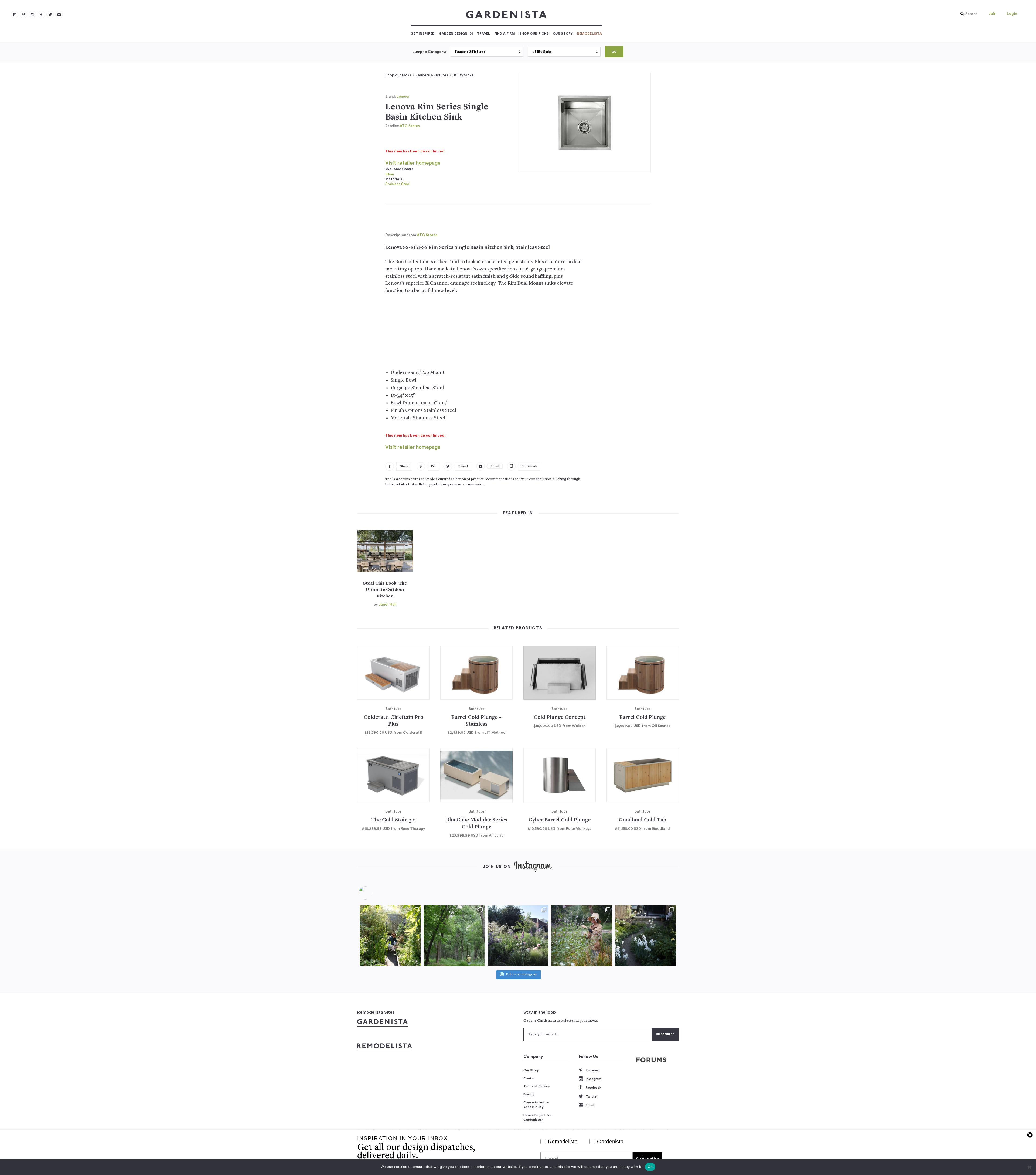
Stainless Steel (397, 184)
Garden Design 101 (456, 33)
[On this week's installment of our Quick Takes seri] (581, 935)
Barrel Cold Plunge (642, 718)
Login (1012, 14)
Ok (650, 1166)
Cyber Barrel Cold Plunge (560, 820)
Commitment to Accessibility (536, 1105)
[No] (1029, 1167)
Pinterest (593, 1070)
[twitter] (50, 14)
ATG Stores (410, 126)
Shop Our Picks (534, 33)
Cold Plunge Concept (559, 718)
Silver (389, 174)
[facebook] (41, 14)
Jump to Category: (429, 52)
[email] (59, 14)
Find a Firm (504, 33)
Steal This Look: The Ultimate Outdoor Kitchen (385, 590)
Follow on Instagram (521, 974)
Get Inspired (423, 33)
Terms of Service (536, 1086)
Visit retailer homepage (413, 163)
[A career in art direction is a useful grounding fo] (645, 935)
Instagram (593, 1079)
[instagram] (32, 14)
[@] (373, 893)
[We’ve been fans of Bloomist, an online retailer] (390, 935)
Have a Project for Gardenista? (537, 1117)
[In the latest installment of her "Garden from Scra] (518, 935)
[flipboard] (14, 14)
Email (590, 1105)
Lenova (403, 96)
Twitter (592, 1096)
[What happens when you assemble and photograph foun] (454, 935)
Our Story (563, 33)
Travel (483, 33)
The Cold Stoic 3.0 (393, 820)
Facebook (593, 1087)
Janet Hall (388, 604)
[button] (968, 14)
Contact (530, 1078)
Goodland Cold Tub (642, 820)
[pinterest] (23, 14)
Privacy (528, 1094)
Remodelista (589, 33)
